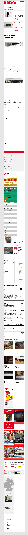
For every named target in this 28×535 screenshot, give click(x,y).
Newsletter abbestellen (8, 513)
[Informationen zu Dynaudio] (19, 463)
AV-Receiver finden (7, 155)
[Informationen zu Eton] (9, 464)
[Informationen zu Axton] (12, 463)
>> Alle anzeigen (16, 30)
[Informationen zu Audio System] (9, 463)
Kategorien (17, 6)
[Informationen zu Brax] (15, 463)
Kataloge (8, 522)
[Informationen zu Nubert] (19, 466)
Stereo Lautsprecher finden (8, 170)
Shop (8, 7)
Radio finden (6, 164)
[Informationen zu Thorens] (12, 468)
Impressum (8, 525)
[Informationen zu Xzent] (19, 468)
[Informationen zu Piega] (22, 466)
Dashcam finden (6, 159)
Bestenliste (11, 6)
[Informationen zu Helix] (19, 464)
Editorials (8, 524)
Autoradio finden (7, 154)
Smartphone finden (7, 166)
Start (10, 154)
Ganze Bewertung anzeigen (9, 177)
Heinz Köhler (8, 405)
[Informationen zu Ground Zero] (15, 464)
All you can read (11, 7)
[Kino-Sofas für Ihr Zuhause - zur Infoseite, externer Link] (9, 251)
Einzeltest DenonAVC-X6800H (6, 366)
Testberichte (8, 6)
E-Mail (8, 406)
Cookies (8, 528)
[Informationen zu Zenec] (22, 468)
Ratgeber (5, 7)
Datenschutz (8, 527)
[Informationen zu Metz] (12, 466)
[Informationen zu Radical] (5, 468)
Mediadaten (8, 526)
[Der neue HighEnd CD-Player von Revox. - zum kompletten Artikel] (9, 26)
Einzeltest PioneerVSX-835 (16, 350)
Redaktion (8, 520)
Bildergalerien (8, 521)
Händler (21, 6)
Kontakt (8, 529)
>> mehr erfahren (7, 400)
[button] (23, 80)
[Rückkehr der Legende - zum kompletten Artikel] (9, 241)
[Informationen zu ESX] (5, 464)
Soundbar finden (6, 168)
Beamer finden (6, 157)
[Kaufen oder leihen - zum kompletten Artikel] (9, 16)
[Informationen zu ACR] (5, 463)
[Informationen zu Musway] (15, 466)
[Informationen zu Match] (9, 466)
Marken (15, 6)
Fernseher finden (7, 161)
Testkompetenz (9, 519)
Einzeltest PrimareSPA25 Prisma (7, 381)
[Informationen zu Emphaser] (22, 463)
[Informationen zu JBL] (5, 466)
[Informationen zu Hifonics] (22, 464)
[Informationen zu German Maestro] (12, 464)
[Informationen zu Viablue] (15, 468)
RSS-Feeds (8, 523)
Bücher (8, 518)
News (5, 6)
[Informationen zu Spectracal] (9, 468)
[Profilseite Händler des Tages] (8, 502)
